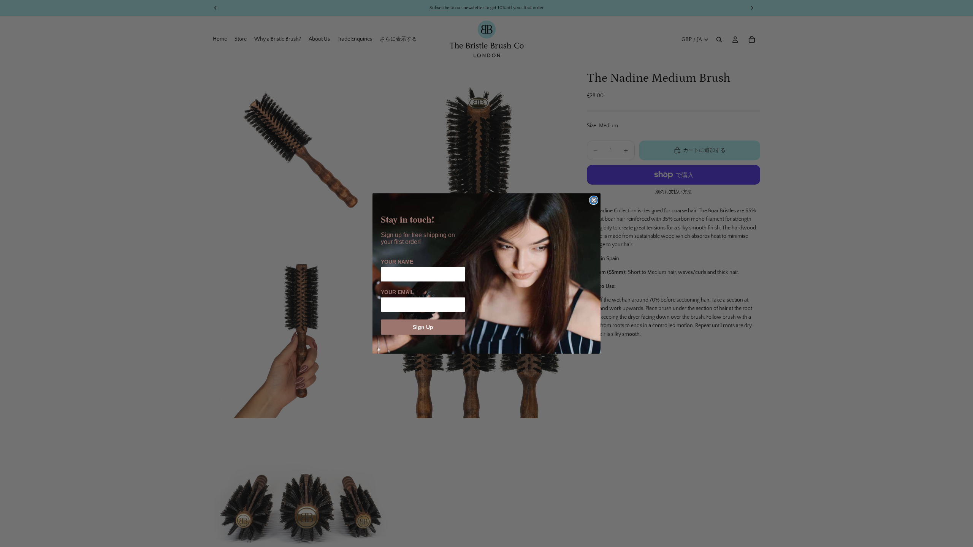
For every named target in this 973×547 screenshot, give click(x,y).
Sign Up (423, 327)
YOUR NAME (397, 262)
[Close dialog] (593, 200)
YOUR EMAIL (397, 292)
